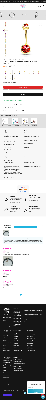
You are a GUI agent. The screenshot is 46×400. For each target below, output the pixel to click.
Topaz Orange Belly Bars (31, 350)
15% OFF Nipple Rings (17, 366)
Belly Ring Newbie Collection (18, 361)
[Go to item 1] (6, 233)
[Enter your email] (42, 319)
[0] (42, 6)
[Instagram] (7, 326)
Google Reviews (12, 202)
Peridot (14, 77)
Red (10, 77)
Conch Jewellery (16, 345)
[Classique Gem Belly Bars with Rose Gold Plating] (34, 121)
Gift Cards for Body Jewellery (18, 370)
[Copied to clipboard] (13, 107)
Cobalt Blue (14, 72)
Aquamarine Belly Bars (31, 338)
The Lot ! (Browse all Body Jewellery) (19, 363)
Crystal (29, 72)
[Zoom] (40, 24)
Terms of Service (5, 352)
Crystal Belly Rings (30, 333)
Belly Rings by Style (6, 377)
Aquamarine (10, 72)
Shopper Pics (18, 202)
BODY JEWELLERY (17, 330)
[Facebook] (3, 107)
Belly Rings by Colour (6, 375)
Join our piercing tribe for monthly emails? (31, 321)
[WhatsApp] (11, 107)
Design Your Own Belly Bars (17, 368)
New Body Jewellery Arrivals (17, 333)
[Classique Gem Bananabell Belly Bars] (25, 121)
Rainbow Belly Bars (30, 348)
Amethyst (5, 72)
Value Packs (12, 214)
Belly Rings (15, 334)
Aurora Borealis (24, 72)
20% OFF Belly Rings (16, 365)
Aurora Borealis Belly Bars (31, 334)
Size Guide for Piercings (7, 342)
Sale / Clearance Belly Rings (18, 359)
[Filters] (39, 226)
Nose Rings (15, 338)
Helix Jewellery (15, 343)
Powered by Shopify (6, 392)
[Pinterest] (8, 107)
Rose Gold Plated (34, 125)
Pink (33, 72)
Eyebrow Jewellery (16, 348)
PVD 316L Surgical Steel (6, 125)
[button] (8, 261)
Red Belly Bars (29, 347)
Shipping (23, 65)
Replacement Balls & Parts (17, 350)
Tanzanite (5, 77)
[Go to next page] (27, 295)
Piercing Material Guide (6, 364)
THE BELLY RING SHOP (7, 331)
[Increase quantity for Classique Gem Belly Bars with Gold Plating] (7, 90)
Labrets (14, 347)
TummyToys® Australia (6, 350)
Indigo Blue (19, 72)
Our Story (4, 334)
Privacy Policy (5, 353)
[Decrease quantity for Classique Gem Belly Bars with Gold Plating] (4, 90)
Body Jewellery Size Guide (7, 360)
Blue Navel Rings (30, 340)
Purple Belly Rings (30, 345)
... (3, 372)
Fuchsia (38, 72)
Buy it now (23, 94)
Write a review (25, 226)
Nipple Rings (15, 336)
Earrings (14, 341)
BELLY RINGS (30, 330)
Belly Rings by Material (6, 374)
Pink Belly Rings (30, 343)
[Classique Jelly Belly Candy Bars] (16, 121)
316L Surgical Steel (25, 125)
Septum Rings (15, 340)
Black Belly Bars (29, 336)
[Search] (40, 6)
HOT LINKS (15, 357)
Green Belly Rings (30, 341)
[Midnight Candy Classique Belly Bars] (6, 121)
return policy (18, 324)
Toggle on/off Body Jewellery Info (9, 82)
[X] (6, 107)
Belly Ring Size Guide (6, 362)
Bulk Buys (15, 214)
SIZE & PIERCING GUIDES (7, 358)
